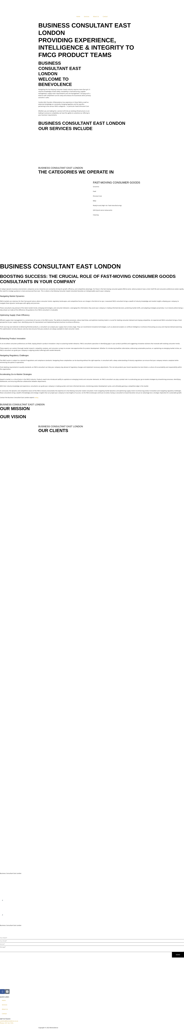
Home (78, 16)
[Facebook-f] (2, 991)
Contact (105, 16)
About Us (96, 16)
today (36, 397)
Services (86, 16)
